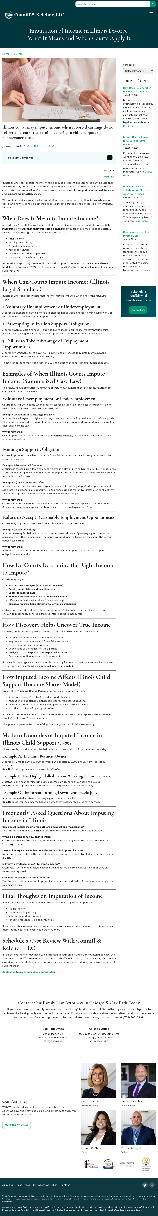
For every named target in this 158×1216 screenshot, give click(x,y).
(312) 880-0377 (99, 1041)
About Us (7, 1184)
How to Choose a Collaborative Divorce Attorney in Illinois (135, 190)
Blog (54, 1184)
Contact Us (138, 309)
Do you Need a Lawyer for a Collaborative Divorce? (136, 141)
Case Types (23, 1184)
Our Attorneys (41, 1184)
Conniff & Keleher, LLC (40, 146)
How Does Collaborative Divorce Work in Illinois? (137, 89)
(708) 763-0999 (133, 1017)
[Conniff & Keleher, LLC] (34, 14)
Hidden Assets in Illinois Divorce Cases (137, 234)
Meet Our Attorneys (16, 1125)
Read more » (130, 126)
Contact (65, 1184)
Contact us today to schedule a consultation (29, 971)
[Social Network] (145, 1185)
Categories (129, 64)
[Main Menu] (152, 14)
